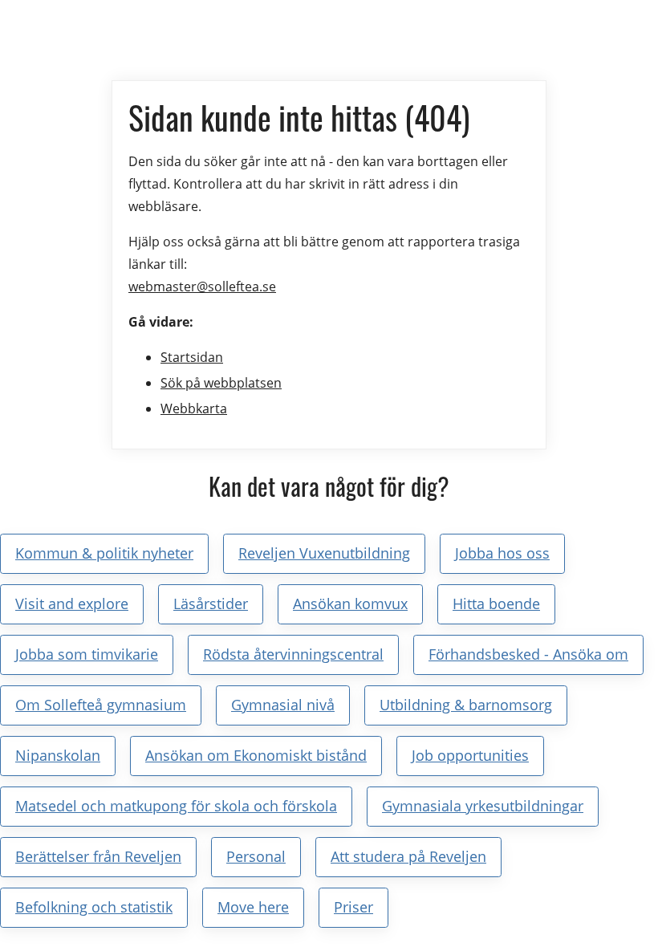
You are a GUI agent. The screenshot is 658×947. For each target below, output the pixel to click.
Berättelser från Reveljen (98, 856)
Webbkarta (193, 408)
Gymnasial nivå (283, 704)
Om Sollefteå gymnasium (100, 704)
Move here (253, 907)
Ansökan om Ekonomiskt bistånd (256, 755)
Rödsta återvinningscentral (293, 654)
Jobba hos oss (502, 553)
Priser (353, 907)
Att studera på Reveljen (408, 856)
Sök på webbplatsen (221, 383)
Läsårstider (210, 603)
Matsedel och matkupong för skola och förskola (176, 805)
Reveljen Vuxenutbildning (324, 553)
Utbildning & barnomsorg (466, 704)
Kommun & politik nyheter (104, 553)
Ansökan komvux (350, 603)
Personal (256, 856)
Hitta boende (496, 603)
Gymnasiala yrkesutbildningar (482, 805)
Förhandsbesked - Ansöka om (528, 654)
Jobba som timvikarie (86, 654)
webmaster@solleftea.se (202, 286)
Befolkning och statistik (94, 907)
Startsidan (191, 357)
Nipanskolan (57, 755)
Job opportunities (470, 755)
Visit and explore (71, 603)
